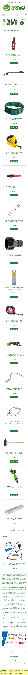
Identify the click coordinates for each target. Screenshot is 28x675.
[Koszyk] (24, 15)
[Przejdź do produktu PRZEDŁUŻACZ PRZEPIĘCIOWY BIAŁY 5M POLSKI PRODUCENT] (14, 210)
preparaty (11, 599)
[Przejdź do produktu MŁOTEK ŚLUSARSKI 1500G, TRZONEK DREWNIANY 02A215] (14, 444)
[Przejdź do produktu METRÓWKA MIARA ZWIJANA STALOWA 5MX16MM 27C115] (14, 310)
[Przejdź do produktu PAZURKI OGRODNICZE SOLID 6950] (14, 76)
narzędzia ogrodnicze (14, 603)
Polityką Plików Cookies (5, 671)
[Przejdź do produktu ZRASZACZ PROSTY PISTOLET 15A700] (14, 176)
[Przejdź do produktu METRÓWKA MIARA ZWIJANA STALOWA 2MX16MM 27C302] (14, 142)
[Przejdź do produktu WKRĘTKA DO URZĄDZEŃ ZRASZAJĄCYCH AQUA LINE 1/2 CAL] (14, 243)
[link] (14, 22)
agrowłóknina (20, 605)
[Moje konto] (17, 15)
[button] (3, 15)
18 (21, 530)
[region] (14, 22)
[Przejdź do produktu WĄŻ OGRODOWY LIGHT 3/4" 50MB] (14, 108)
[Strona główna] (14, 7)
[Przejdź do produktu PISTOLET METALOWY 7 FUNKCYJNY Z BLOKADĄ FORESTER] (14, 344)
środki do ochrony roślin (21, 599)
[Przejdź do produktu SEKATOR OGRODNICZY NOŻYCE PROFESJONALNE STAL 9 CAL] (14, 44)
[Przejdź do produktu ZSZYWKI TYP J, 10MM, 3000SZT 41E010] (14, 509)
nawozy (3, 599)
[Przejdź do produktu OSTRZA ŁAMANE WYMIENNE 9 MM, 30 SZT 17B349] (14, 277)
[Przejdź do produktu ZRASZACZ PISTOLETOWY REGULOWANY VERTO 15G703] (14, 476)
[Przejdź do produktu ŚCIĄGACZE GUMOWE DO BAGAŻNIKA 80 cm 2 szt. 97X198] (14, 411)
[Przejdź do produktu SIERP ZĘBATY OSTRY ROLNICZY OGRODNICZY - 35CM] (14, 378)
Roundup (15, 607)
